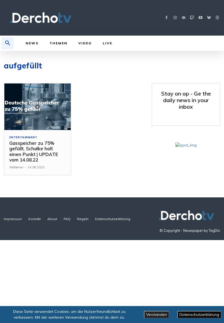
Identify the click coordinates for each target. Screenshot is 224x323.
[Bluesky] (209, 18)
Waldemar (16, 167)
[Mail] (183, 18)
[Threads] (217, 18)
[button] (8, 43)
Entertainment (23, 137)
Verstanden (156, 314)
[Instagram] (175, 18)
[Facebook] (166, 18)
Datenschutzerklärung (199, 314)
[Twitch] (192, 18)
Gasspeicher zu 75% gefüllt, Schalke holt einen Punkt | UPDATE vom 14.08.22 (33, 151)
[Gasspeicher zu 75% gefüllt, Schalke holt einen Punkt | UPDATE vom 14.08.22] (37, 106)
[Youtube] (200, 18)
